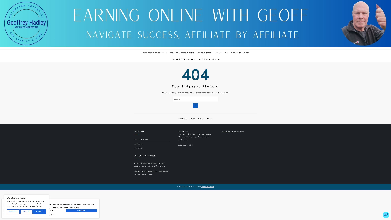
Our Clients (138, 144)
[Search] (195, 105)
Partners (182, 119)
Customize (13, 211)
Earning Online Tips (240, 53)
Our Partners (138, 148)
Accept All (40, 211)
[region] (26, 205)
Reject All (26, 211)
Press (192, 119)
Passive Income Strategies (183, 59)
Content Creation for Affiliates (213, 53)
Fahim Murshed (208, 187)
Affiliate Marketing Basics (154, 53)
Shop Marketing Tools (209, 59)
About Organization (141, 139)
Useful (210, 119)
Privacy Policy (239, 132)
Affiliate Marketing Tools (182, 53)
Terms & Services (227, 132)
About (201, 119)
